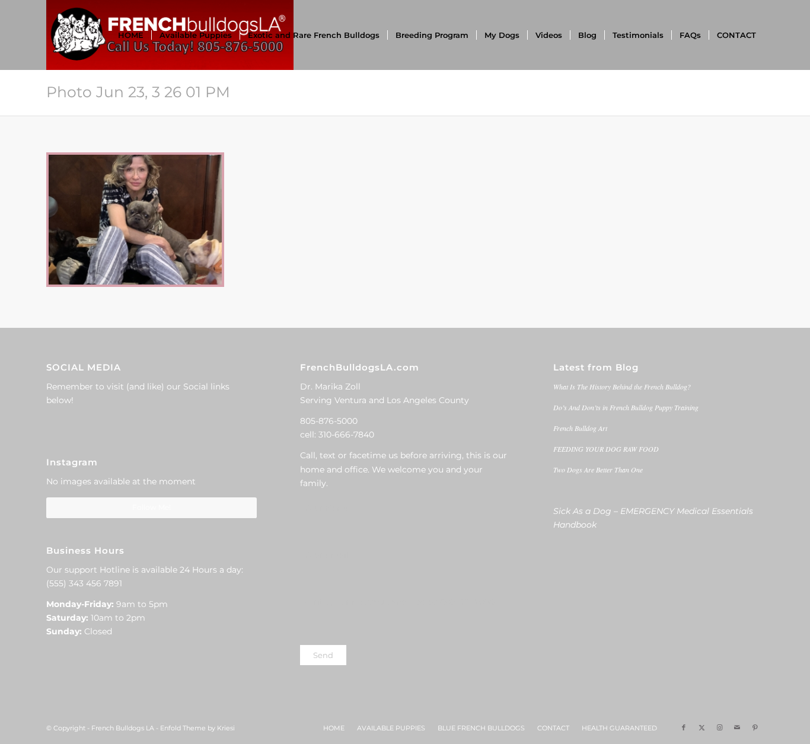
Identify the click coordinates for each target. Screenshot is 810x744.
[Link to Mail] (737, 727)
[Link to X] (701, 727)
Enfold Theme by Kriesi (197, 728)
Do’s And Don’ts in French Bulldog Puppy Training (626, 407)
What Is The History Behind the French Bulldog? (622, 386)
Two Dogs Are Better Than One (598, 469)
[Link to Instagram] (719, 727)
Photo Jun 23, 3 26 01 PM (138, 92)
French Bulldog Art (580, 428)
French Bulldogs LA (122, 728)
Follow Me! (151, 507)
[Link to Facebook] (684, 727)
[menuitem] (130, 35)
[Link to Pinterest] (755, 727)
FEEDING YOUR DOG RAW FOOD (606, 449)
